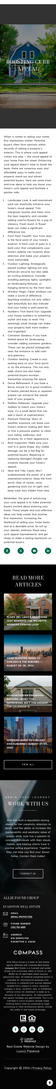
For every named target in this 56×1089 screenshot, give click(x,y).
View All (28, 764)
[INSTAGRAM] (24, 1029)
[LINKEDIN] (32, 1029)
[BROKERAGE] (40, 1029)
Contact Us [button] (28, 873)
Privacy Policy (42, 1068)
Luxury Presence (28, 1051)
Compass (9, 968)
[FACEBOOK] (15, 1029)
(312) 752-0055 (18, 927)
